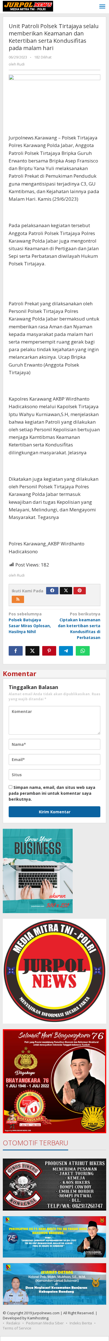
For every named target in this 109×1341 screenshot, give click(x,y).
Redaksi (13, 1323)
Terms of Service (17, 1328)
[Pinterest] (80, 590)
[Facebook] (52, 590)
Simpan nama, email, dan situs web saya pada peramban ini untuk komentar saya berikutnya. (52, 793)
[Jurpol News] (28, 5)
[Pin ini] (49, 651)
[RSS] (18, 599)
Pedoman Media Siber (45, 1323)
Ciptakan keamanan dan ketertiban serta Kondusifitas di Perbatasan (79, 625)
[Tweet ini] (32, 651)
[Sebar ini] (16, 651)
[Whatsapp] (83, 651)
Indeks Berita (81, 1323)
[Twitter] (66, 590)
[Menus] (102, 6)
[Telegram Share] (66, 651)
